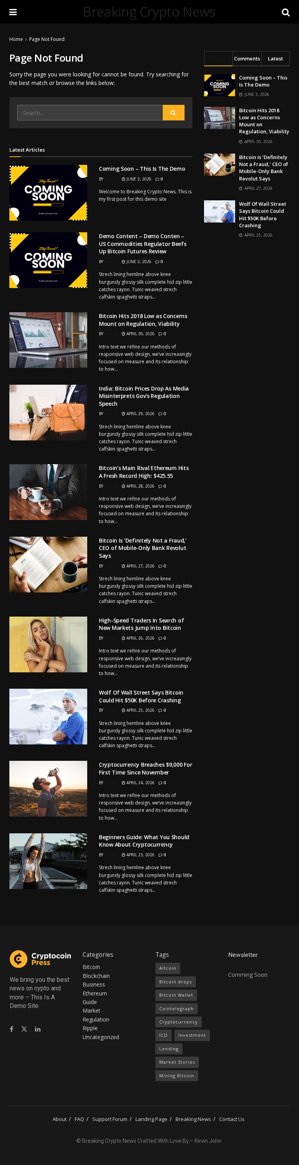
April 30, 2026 (140, 333)
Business (94, 984)
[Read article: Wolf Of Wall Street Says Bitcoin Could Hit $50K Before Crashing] (48, 716)
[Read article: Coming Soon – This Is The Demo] (48, 193)
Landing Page (151, 1119)
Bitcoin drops (175, 982)
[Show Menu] (13, 11)
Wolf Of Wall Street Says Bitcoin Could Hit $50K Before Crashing (141, 696)
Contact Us (231, 1119)
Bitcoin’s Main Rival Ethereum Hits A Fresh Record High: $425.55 (143, 471)
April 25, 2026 (140, 710)
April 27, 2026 (140, 566)
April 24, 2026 (140, 782)
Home (16, 39)
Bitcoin (91, 967)
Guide (90, 1002)
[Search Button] (286, 11)
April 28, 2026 (140, 486)
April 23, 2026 (140, 854)
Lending (169, 1049)
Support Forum (109, 1119)
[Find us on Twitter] (24, 1029)
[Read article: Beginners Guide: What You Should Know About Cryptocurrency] (48, 861)
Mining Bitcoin (176, 1075)
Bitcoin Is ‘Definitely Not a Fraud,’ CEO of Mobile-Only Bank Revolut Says (142, 548)
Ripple (90, 1028)
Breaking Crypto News (149, 11)
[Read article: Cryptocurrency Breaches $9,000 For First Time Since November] (48, 789)
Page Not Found (47, 39)
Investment (192, 1035)
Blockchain (96, 975)
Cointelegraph (176, 1008)
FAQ (79, 1119)
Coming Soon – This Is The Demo (142, 168)
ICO (163, 1035)
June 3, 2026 (138, 179)
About (60, 1119)
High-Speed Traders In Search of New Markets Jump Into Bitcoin (141, 624)
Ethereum (95, 993)
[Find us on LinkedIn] (37, 1029)
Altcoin (167, 968)
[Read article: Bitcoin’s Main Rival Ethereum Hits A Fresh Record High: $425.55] (48, 492)
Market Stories (177, 1062)
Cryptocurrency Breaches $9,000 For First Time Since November (145, 768)
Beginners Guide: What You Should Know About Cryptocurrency (144, 841)
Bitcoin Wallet (176, 995)
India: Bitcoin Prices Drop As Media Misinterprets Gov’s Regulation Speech (144, 396)
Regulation (96, 1019)
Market (91, 1010)
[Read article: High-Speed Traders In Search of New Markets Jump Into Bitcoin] (48, 644)
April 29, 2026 (140, 413)
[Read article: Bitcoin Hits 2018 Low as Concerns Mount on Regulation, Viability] (48, 340)
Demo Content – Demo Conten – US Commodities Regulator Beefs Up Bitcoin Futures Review (142, 243)
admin (111, 179)
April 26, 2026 (140, 638)
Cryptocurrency (178, 1022)
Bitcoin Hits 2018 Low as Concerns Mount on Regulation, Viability (143, 319)
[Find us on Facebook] (11, 1029)
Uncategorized (101, 1037)
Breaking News (193, 1119)
